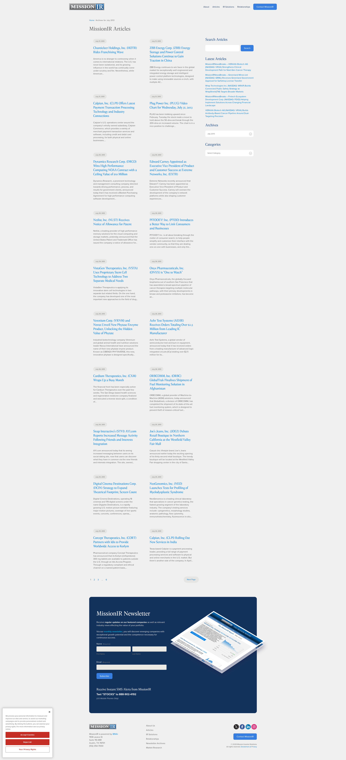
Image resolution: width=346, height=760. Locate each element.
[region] (27, 733)
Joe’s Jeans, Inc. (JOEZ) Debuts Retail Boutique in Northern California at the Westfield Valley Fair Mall (170, 437)
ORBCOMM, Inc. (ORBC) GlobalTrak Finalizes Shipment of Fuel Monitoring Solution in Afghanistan (171, 382)
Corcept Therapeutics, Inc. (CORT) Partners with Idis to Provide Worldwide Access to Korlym (114, 542)
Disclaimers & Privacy (249, 746)
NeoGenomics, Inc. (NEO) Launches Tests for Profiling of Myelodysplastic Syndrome (169, 487)
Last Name (136, 654)
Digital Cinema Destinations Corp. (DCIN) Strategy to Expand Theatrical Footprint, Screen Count (115, 487)
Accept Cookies (27, 735)
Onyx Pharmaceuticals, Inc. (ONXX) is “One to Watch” (167, 270)
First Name (101, 654)
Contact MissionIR (245, 736)
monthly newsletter (113, 631)
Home (91, 20)
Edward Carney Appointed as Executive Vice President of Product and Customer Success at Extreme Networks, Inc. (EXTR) (172, 167)
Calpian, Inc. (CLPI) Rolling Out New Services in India (170, 540)
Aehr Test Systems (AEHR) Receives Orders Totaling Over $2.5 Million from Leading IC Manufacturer (171, 326)
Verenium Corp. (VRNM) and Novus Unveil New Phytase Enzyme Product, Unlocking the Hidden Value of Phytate (115, 326)
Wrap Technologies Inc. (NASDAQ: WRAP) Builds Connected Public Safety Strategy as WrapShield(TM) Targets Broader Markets (228, 88)
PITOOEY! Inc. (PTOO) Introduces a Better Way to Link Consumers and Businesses (171, 224)
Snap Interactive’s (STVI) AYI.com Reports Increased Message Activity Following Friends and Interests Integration (115, 437)
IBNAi (115, 733)
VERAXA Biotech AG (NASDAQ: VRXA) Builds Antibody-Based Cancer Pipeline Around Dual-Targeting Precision (227, 113)
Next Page (191, 579)
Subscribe (104, 676)
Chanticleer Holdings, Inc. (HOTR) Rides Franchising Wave (115, 50)
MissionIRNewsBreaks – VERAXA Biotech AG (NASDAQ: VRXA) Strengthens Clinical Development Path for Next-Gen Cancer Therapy (228, 67)
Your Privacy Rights (27, 749)
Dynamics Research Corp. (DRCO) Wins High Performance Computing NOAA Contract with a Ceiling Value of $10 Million (115, 167)
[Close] (49, 712)
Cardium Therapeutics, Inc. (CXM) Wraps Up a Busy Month (114, 378)
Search (247, 48)
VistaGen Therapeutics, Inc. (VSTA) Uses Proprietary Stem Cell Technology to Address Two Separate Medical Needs (115, 274)
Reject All (27, 742)
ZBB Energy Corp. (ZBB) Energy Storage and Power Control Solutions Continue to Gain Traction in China (170, 54)
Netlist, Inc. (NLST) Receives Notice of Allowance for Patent (112, 222)
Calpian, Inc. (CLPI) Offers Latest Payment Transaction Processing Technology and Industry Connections (114, 109)
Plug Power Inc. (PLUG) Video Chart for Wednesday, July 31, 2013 (171, 105)
